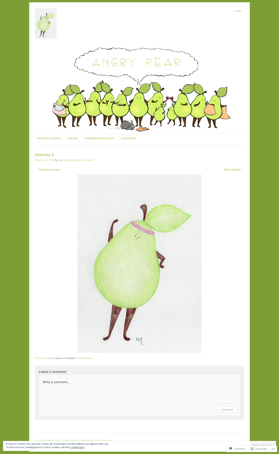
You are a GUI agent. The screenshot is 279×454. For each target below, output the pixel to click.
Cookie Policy (77, 447)
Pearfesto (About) (49, 138)
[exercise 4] (139, 352)
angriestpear (65, 160)
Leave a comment (83, 160)
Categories (128, 138)
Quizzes (73, 138)
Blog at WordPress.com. (48, 440)
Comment (227, 409)
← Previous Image (47, 169)
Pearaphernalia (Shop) (99, 138)
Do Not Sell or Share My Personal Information (87, 440)
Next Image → (234, 169)
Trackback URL (84, 358)
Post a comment (43, 358)
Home (238, 11)
